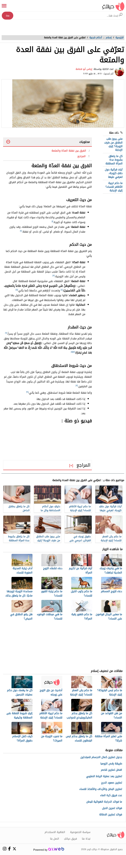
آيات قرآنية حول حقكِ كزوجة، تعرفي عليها (114, 173)
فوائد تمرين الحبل (112, 808)
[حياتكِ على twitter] (14, 849)
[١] (52, 221)
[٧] (74, 352)
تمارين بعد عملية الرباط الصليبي (104, 776)
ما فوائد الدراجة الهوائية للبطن (104, 801)
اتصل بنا (54, 838)
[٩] (27, 392)
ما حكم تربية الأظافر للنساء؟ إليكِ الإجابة (114, 186)
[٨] (72, 352)
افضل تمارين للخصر (111, 770)
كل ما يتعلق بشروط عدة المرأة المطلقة (114, 160)
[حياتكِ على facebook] (9, 849)
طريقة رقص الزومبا (111, 763)
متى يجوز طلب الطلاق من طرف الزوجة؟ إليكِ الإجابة (113, 144)
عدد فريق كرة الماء (111, 795)
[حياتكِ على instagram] (4, 849)
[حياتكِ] (113, 6)
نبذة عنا (86, 838)
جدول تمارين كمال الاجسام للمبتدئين (101, 757)
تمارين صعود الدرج (111, 782)
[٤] (62, 290)
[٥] (17, 290)
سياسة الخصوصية (80, 832)
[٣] (53, 275)
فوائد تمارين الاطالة (110, 814)
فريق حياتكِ (70, 838)
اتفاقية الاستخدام (55, 832)
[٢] (21, 231)
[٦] (6, 333)
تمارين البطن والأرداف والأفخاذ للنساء (100, 789)
